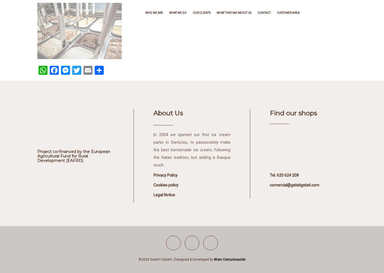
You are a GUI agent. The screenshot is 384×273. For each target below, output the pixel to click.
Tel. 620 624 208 (284, 175)
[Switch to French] (319, 12)
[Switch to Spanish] (308, 12)
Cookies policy (166, 185)
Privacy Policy (165, 175)
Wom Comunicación (230, 259)
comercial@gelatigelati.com (294, 185)
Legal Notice (164, 195)
